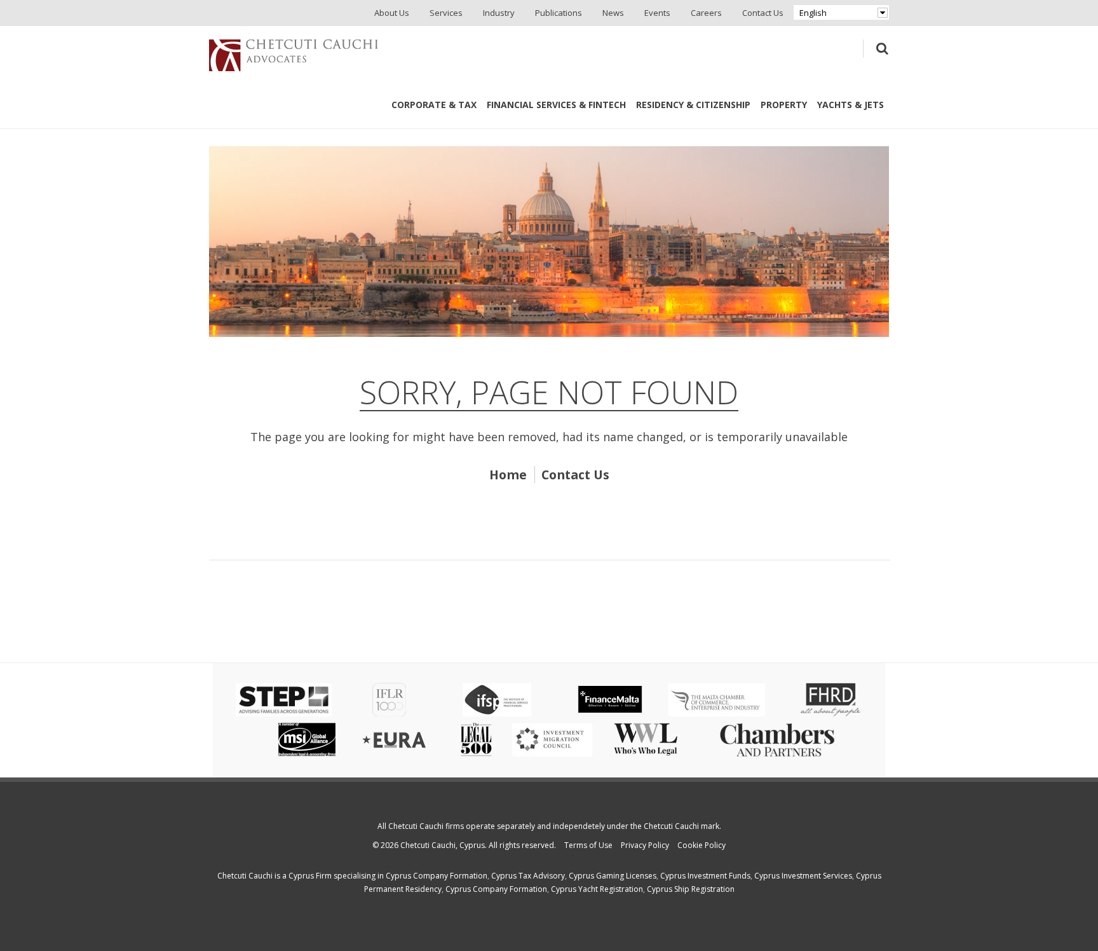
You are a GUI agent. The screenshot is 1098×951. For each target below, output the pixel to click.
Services (446, 12)
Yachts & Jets (850, 105)
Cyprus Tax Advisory (528, 875)
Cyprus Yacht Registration (597, 889)
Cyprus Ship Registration (691, 889)
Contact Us (762, 12)
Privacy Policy (645, 845)
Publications (558, 12)
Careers (706, 12)
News (613, 12)
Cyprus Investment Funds (705, 875)
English (813, 12)
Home (508, 474)
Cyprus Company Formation (436, 875)
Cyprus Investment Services (803, 875)
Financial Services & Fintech (556, 105)
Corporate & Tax (434, 105)
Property (784, 105)
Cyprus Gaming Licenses (612, 875)
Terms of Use (588, 845)
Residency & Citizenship (693, 105)
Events (657, 12)
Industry (499, 12)
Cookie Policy (701, 845)
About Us (391, 12)
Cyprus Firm (310, 875)
